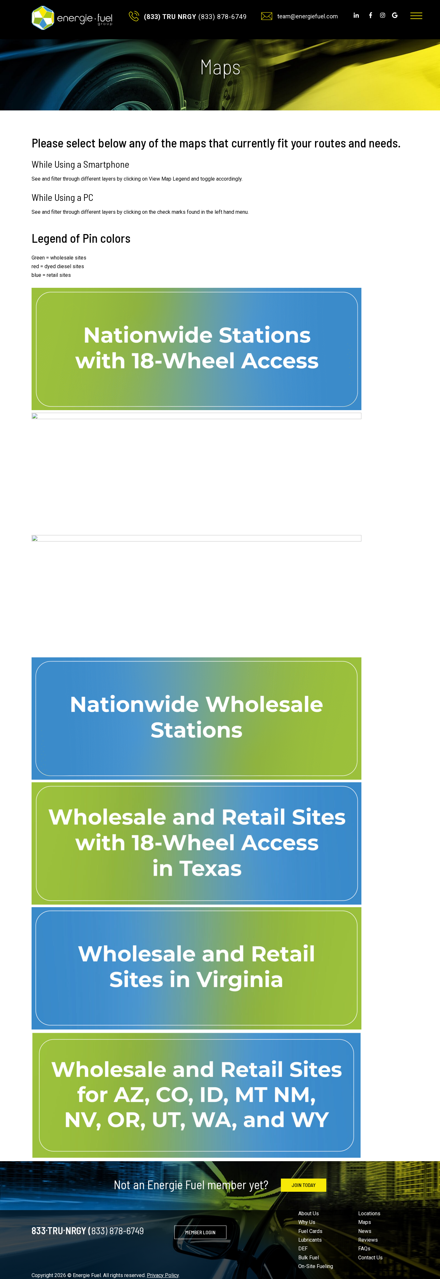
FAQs (364, 1249)
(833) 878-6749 (195, 17)
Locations (369, 1213)
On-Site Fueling (315, 1266)
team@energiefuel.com (307, 16)
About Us (308, 1213)
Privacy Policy (163, 1275)
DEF (303, 1249)
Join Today (304, 1185)
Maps (364, 1222)
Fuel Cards (310, 1231)
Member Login (200, 1232)
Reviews (368, 1240)
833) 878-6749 (88, 1228)
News (364, 1231)
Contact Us (370, 1258)
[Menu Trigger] (416, 16)
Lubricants (310, 1240)
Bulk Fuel (308, 1258)
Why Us (306, 1222)
